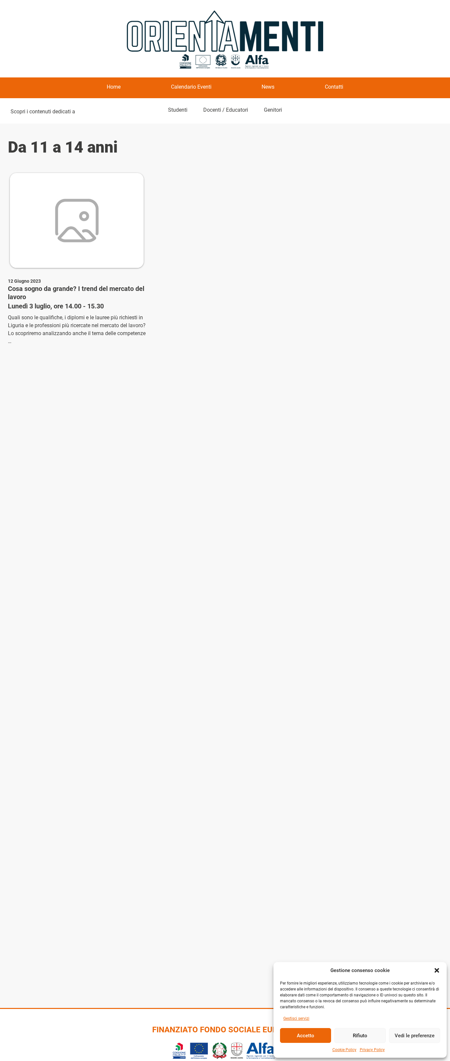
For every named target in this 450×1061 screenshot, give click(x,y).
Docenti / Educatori (225, 110)
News (268, 87)
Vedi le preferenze (415, 1036)
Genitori (273, 110)
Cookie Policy (344, 1049)
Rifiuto (360, 1036)
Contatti (334, 87)
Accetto (305, 1036)
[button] (437, 970)
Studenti (177, 110)
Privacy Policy (372, 1049)
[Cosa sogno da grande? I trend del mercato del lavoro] (77, 220)
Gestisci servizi (296, 1018)
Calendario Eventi (191, 87)
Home (114, 87)
